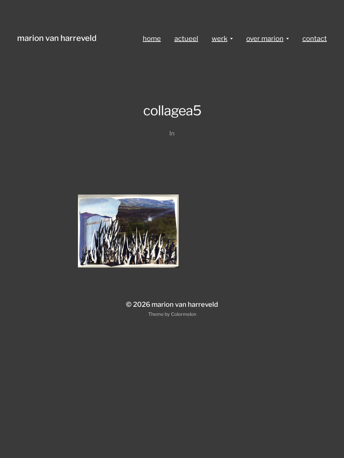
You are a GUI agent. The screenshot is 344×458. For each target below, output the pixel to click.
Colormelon (183, 314)
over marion (265, 39)
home (152, 39)
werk (219, 39)
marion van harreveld (56, 38)
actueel (186, 39)
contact (314, 39)
